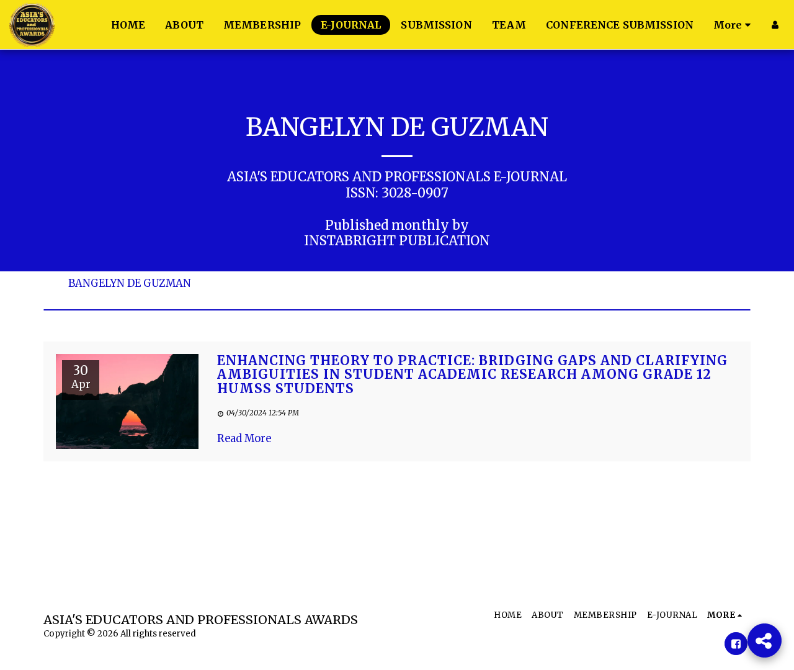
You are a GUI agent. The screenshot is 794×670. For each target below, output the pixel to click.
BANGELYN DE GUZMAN (129, 284)
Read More (244, 438)
